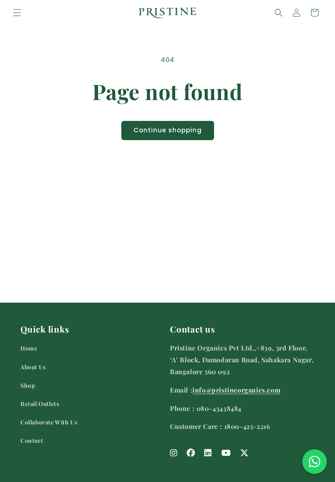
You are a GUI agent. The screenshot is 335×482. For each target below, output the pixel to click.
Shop (27, 385)
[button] (17, 13)
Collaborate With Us (48, 422)
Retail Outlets (39, 404)
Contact (31, 440)
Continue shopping (168, 130)
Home (28, 348)
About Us (33, 367)
